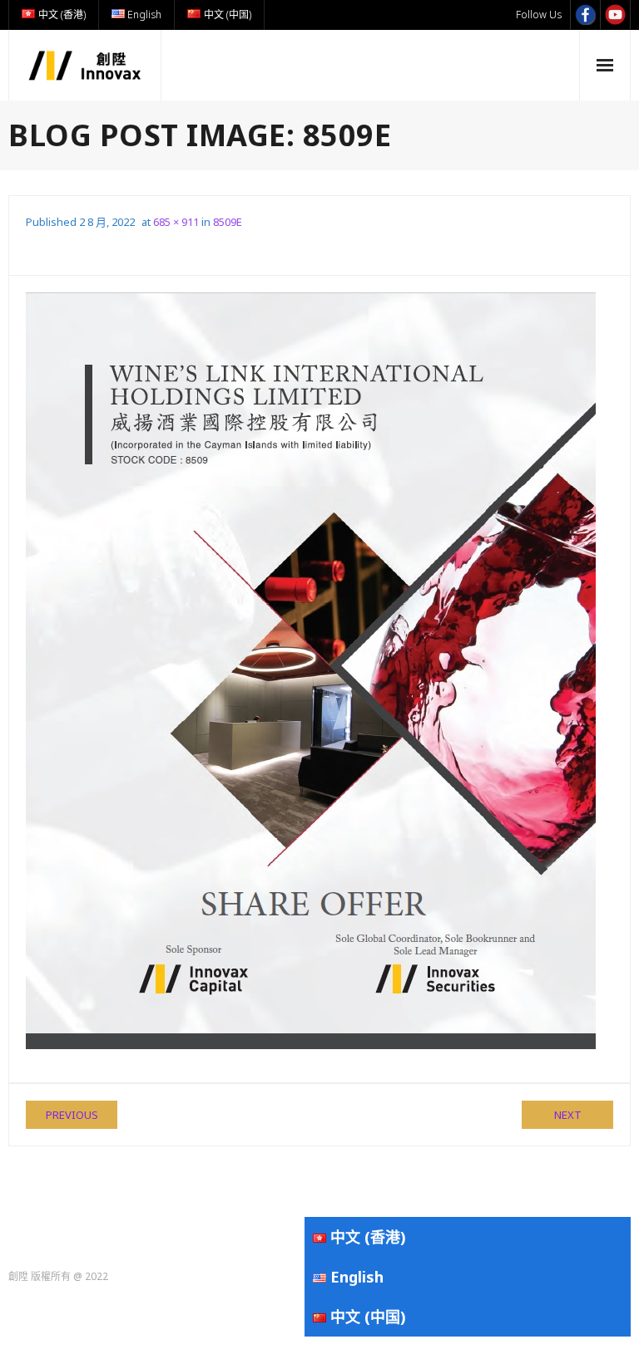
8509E (227, 221)
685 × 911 (176, 221)
